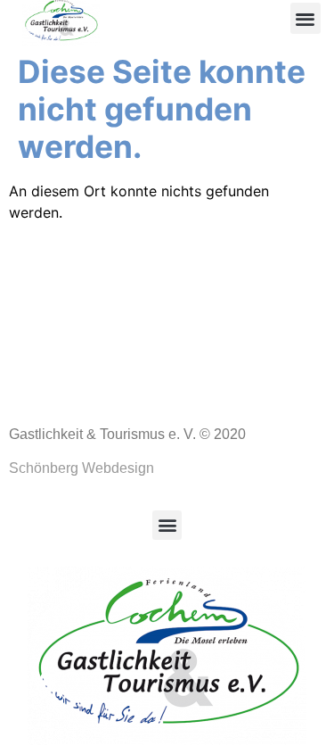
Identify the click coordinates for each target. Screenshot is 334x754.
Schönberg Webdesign (81, 468)
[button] (306, 18)
